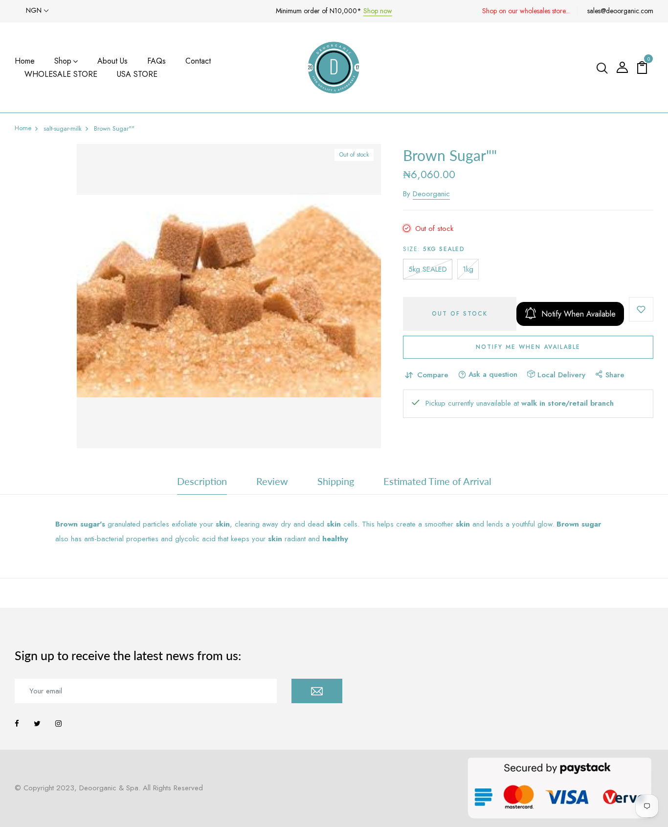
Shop (62, 61)
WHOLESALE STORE (60, 74)
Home (25, 61)
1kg (468, 269)
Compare (432, 374)
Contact (198, 61)
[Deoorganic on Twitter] (37, 724)
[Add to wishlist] (641, 309)
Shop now (377, 11)
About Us (112, 61)
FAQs (156, 61)
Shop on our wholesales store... (526, 11)
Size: (434, 249)
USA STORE (137, 74)
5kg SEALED (427, 269)
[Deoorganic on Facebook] (17, 724)
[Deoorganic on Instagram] (58, 724)
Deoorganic (431, 193)
